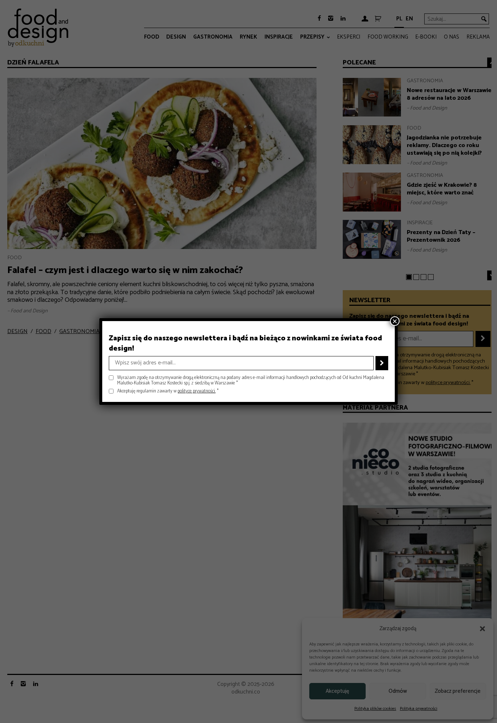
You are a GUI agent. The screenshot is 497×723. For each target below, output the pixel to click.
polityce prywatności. (197, 391)
